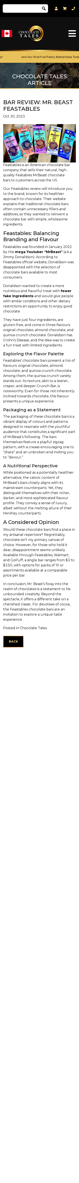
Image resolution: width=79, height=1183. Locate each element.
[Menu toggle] (72, 33)
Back (13, 641)
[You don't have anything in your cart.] (64, 8)
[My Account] (56, 8)
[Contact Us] (73, 8)
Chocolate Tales (33, 628)
